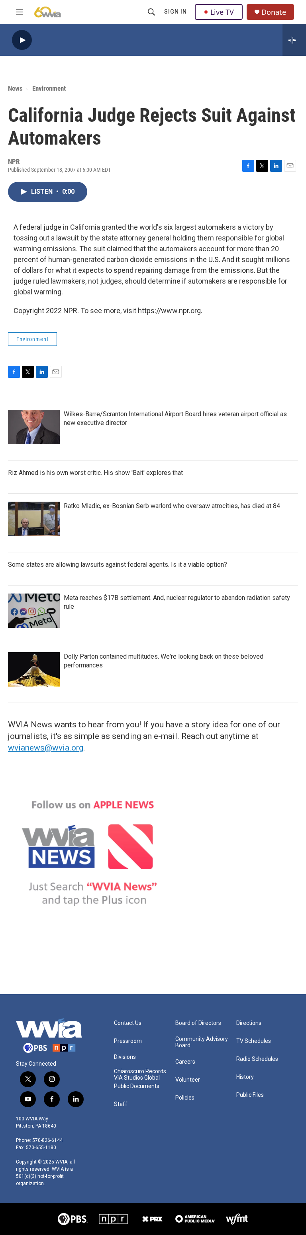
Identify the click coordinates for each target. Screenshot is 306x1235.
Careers (185, 1062)
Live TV (222, 12)
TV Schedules (253, 1041)
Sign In (175, 11)
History (245, 1077)
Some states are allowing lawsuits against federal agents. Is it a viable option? (117, 564)
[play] (22, 40)
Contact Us (127, 1023)
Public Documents (136, 1086)
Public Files (250, 1095)
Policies (184, 1098)
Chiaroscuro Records (140, 1071)
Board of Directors (198, 1023)
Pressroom (128, 1041)
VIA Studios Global (137, 1078)
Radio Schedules (257, 1059)
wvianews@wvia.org (45, 748)
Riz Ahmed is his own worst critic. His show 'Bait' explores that (95, 473)
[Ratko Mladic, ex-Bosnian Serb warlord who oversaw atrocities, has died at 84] (34, 519)
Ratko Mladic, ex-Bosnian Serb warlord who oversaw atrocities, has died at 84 (172, 506)
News (15, 88)
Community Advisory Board (201, 1042)
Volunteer (187, 1080)
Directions (248, 1023)
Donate (273, 12)
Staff (121, 1104)
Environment (49, 88)
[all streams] (294, 40)
